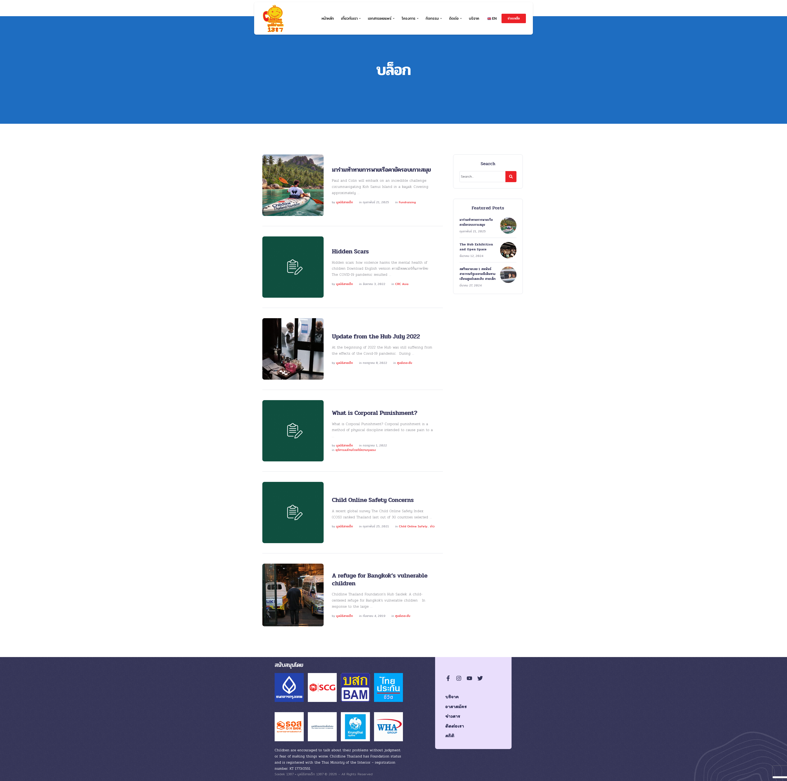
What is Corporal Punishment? (374, 413)
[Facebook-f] (448, 678)
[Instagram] (459, 678)
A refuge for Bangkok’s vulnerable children (379, 579)
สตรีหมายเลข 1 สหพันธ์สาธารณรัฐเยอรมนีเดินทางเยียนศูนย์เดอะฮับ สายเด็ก (477, 273)
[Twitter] (480, 678)
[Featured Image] (293, 185)
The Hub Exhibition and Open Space (476, 247)
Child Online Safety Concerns (373, 500)
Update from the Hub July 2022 (376, 336)
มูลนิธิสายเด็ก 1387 (310, 774)
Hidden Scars (350, 251)
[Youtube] (469, 678)
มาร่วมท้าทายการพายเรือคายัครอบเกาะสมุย (381, 170)
